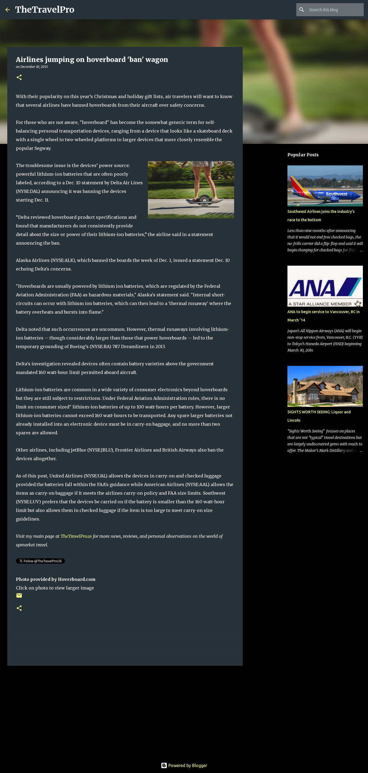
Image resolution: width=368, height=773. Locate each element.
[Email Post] (19, 597)
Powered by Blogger (187, 765)
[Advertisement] (125, 711)
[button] (19, 77)
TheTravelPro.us (76, 536)
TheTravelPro (44, 9)
